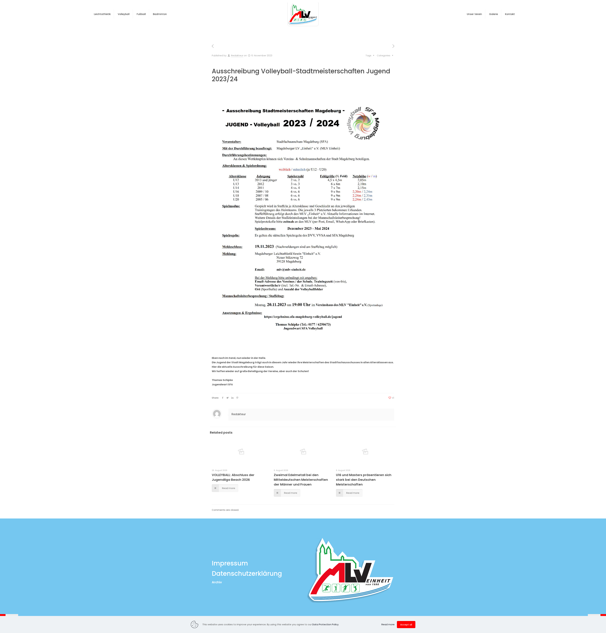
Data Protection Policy (325, 624)
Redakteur (237, 55)
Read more (388, 624)
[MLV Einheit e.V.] (303, 14)
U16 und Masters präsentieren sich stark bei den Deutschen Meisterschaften (363, 480)
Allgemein (268, 32)
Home (252, 32)
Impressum (230, 563)
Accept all (406, 624)
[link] (303, 221)
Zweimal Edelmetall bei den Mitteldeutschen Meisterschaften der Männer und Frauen (301, 480)
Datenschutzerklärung (247, 573)
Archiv (217, 582)
